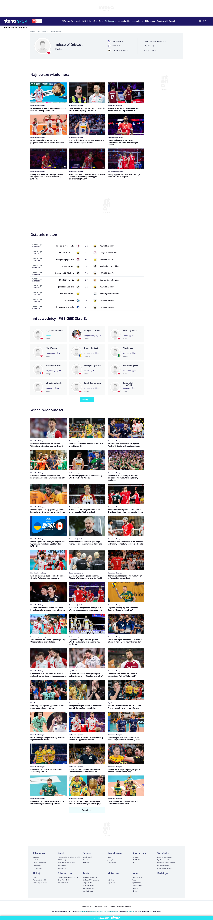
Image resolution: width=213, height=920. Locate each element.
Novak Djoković (88, 891)
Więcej (85, 399)
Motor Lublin (62, 868)
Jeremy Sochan (112, 860)
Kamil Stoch (86, 860)
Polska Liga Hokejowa (40, 883)
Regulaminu (83, 911)
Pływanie (135, 891)
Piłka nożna (39, 853)
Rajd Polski (111, 883)
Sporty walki (139, 853)
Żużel (61, 853)
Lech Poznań (37, 865)
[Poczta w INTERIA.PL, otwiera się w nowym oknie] (204, 21)
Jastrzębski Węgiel (163, 865)
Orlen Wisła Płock (63, 880)
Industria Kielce (63, 883)
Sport (38, 31)
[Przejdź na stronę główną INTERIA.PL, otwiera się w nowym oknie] (9, 21)
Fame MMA (136, 857)
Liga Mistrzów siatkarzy (164, 857)
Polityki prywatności (96, 911)
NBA (109, 857)
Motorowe (113, 873)
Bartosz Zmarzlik (63, 865)
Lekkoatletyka (137, 885)
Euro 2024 (36, 857)
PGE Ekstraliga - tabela (65, 860)
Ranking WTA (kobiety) (90, 877)
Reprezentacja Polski (39, 880)
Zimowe (87, 853)
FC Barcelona (37, 868)
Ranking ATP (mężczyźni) (91, 880)
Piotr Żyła (86, 863)
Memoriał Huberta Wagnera (166, 863)
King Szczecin (112, 863)
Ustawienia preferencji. (111, 911)
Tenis (86, 873)
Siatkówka (45, 31)
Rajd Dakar (111, 880)
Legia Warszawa (38, 860)
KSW (133, 863)
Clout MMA (136, 860)
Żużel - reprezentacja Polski (66, 863)
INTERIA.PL (130, 911)
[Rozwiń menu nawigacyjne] (209, 21)
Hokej (36, 873)
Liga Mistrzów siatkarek (164, 860)
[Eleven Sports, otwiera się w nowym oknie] (37, 21)
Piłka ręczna (65, 873)
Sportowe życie (137, 883)
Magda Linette (87, 883)
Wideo (134, 880)
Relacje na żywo (137, 877)
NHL (34, 877)
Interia (32, 31)
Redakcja (162, 873)
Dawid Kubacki (87, 857)
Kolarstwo (135, 888)
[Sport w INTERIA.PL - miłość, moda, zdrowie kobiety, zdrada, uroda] (23, 21)
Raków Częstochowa (39, 863)
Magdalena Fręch (88, 885)
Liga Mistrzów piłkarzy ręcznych (68, 877)
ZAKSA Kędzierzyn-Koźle (165, 868)
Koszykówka (115, 853)
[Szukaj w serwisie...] (200, 21)
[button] (92, 21)
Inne (135, 873)
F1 (108, 877)
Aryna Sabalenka (88, 888)
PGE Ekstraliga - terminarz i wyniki (68, 857)
